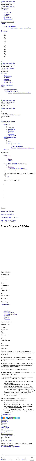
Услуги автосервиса (10, 26)
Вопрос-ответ (8, 19)
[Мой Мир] (7, 418)
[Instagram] (5, 39)
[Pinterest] (5, 55)
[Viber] (4, 46)
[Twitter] (4, 37)
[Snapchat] (5, 57)
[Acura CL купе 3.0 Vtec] (18, 247)
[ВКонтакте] (5, 34)
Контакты (4, 31)
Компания (4, 9)
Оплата (6, 317)
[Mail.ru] (5, 45)
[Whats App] (5, 50)
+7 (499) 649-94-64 (8, 6)
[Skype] (16, 418)
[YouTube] (5, 42)
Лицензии (7, 14)
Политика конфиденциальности (10, 446)
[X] (9, 418)
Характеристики (9, 312)
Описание (7, 311)
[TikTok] (4, 53)
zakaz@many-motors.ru (10, 177)
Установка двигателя (10, 314)
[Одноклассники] (4, 43)
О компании (8, 12)
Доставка (7, 319)
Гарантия (7, 315)
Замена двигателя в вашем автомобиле (19, 28)
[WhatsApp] (14, 418)
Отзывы (6, 15)
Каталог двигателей (7, 22)
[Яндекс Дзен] (5, 51)
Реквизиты (7, 17)
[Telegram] (4, 40)
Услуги (3, 23)
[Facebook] (5, 35)
